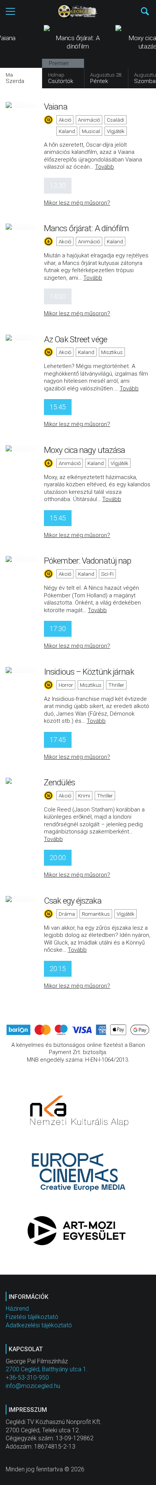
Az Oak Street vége (75, 339)
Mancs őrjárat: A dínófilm (86, 228)
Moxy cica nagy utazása (84, 450)
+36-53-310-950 (27, 1377)
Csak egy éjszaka (72, 900)
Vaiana (55, 106)
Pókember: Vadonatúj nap (87, 560)
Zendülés (59, 782)
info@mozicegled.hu (33, 1385)
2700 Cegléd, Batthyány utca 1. (47, 1369)
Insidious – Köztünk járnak (89, 672)
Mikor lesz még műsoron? (77, 202)
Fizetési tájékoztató (32, 1317)
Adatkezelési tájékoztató (39, 1325)
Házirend (17, 1308)
